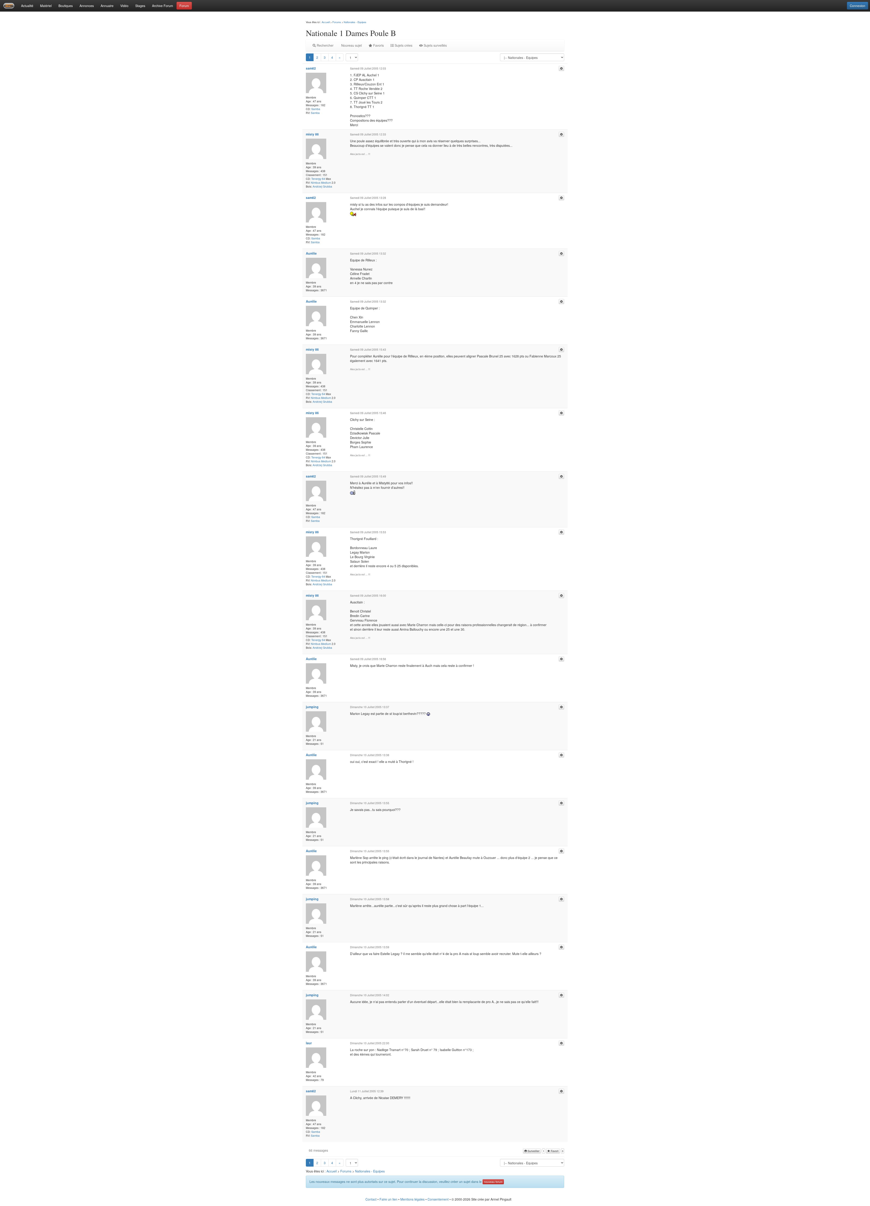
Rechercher (325, 45)
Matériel (46, 5)
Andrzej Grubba (322, 186)
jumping (312, 706)
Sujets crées (403, 45)
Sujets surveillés (435, 45)
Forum (184, 5)
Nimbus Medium (321, 182)
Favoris (378, 45)
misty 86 (312, 134)
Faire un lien (388, 1199)
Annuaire (107, 5)
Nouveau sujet (351, 45)
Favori (554, 1151)
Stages (140, 5)
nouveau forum (493, 1182)
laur (309, 1043)
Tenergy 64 (318, 179)
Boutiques (65, 5)
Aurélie (311, 253)
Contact (371, 1199)
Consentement (438, 1199)
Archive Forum (162, 5)
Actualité (27, 5)
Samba (315, 109)
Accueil (326, 22)
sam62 (311, 68)
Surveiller (533, 1151)
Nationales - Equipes (355, 22)
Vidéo (124, 5)
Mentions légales (412, 1199)
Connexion (857, 5)
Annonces (87, 5)
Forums (336, 22)
